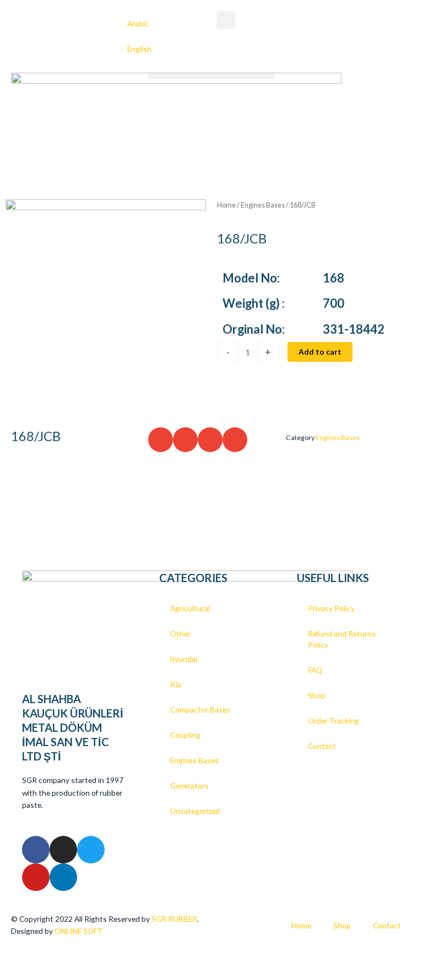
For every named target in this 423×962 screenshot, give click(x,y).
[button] (226, 20)
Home (226, 205)
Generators (189, 785)
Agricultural (190, 608)
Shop (317, 695)
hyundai (183, 659)
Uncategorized (195, 811)
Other (180, 633)
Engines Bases (263, 205)
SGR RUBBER (174, 918)
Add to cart (320, 351)
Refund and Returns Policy (342, 639)
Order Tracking (333, 720)
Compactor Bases (200, 709)
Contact (322, 746)
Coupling (185, 735)
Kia (175, 684)
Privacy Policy (331, 608)
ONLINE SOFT (80, 931)
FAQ (315, 670)
